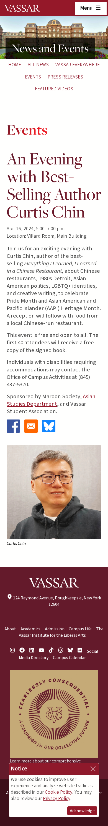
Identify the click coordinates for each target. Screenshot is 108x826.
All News (38, 64)
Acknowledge (82, 811)
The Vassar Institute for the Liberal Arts (61, 632)
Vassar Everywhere (77, 64)
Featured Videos (54, 88)
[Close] (93, 769)
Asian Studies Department (51, 400)
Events (33, 77)
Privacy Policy (56, 798)
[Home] (22, 8)
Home (14, 64)
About (10, 629)
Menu (87, 8)
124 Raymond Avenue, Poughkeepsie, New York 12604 (56, 601)
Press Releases (65, 77)
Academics (30, 629)
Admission (55, 629)
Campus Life (80, 629)
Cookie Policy (58, 792)
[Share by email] (31, 426)
